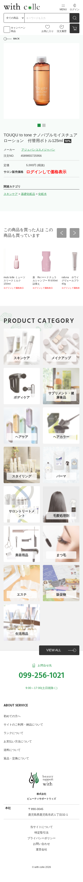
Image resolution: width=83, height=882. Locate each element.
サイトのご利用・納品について (23, 724)
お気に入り (48, 31)
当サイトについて (41, 826)
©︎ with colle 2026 (41, 867)
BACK (16, 39)
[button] (39, 125)
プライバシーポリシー (41, 838)
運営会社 (41, 849)
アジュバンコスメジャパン (38, 149)
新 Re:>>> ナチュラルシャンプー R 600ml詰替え (45, 280)
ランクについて (13, 733)
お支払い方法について (18, 741)
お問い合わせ (41, 843)
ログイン (74, 9)
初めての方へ (12, 716)
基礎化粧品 (28, 194)
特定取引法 (41, 832)
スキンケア (11, 194)
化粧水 (42, 194)
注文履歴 (61, 31)
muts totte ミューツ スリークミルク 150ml (16, 280)
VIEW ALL (53, 650)
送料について (12, 749)
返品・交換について (16, 758)
